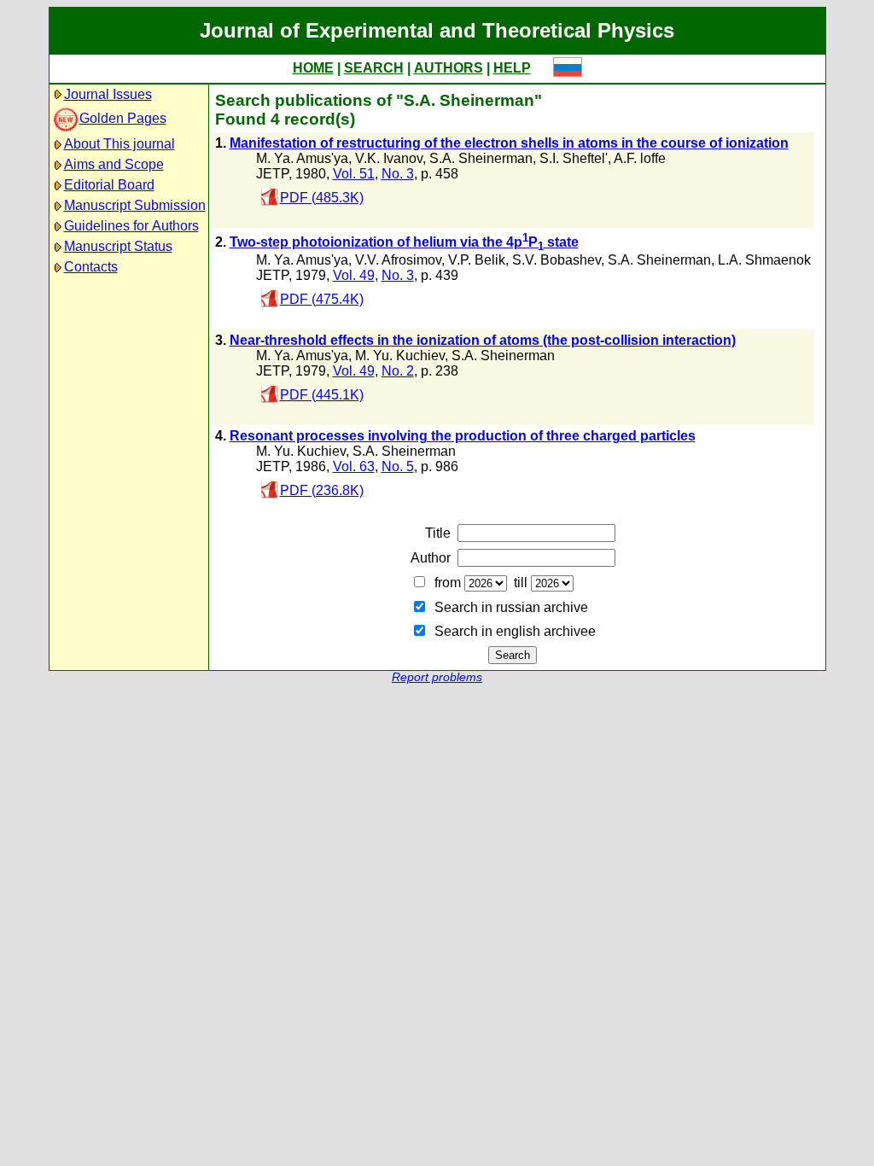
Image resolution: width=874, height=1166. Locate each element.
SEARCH (374, 68)
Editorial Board (109, 185)
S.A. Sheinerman (481, 158)
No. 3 (398, 173)
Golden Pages (122, 118)
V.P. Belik (476, 260)
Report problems (437, 677)
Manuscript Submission (135, 205)
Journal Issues (108, 94)
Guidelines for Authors (131, 226)
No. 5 (398, 466)
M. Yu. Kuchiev (400, 355)
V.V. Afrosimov (398, 260)
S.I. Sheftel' (573, 158)
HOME (313, 68)
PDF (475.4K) (322, 299)
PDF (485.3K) (322, 197)
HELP (512, 68)
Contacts (91, 266)
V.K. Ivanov (388, 158)
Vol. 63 (354, 466)
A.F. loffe (640, 158)
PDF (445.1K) (322, 395)
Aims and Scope (114, 164)
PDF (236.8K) (322, 490)
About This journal (119, 144)
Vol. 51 (354, 173)
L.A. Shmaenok (764, 260)
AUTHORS (448, 68)
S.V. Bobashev (556, 260)
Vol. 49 (354, 275)
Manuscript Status (118, 246)
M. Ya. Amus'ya (302, 158)
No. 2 (398, 371)
